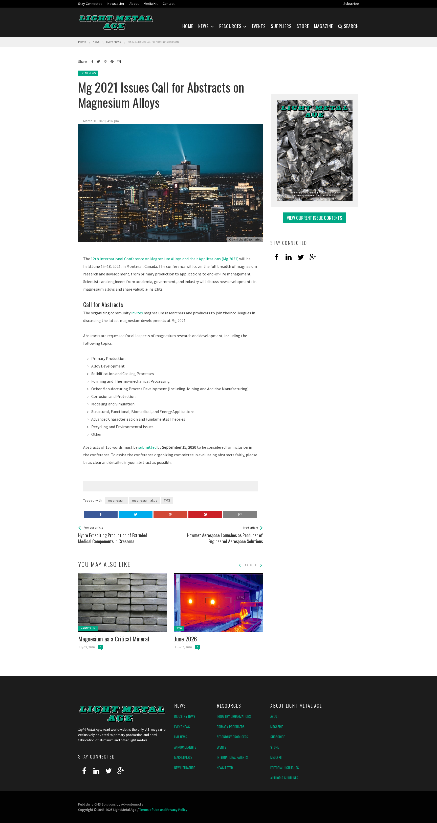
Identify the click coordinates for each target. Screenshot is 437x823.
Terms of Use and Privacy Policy (163, 809)
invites (137, 312)
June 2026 (185, 638)
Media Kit (276, 757)
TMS (167, 500)
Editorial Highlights (284, 767)
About (274, 716)
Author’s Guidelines (284, 777)
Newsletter (225, 767)
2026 (179, 628)
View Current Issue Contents (314, 217)
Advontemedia (132, 804)
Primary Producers (231, 726)
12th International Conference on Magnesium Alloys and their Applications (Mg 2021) (164, 258)
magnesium (116, 500)
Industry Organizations (234, 716)
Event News (88, 73)
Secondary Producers (232, 736)
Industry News (184, 716)
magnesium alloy (144, 500)
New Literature (184, 767)
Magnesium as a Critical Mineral (113, 638)
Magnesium (87, 628)
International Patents (232, 757)
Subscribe (277, 736)
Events (221, 747)
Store (274, 747)
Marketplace (183, 757)
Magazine (276, 726)
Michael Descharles (248, 239)
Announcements (185, 747)
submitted (147, 447)
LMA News (180, 736)
